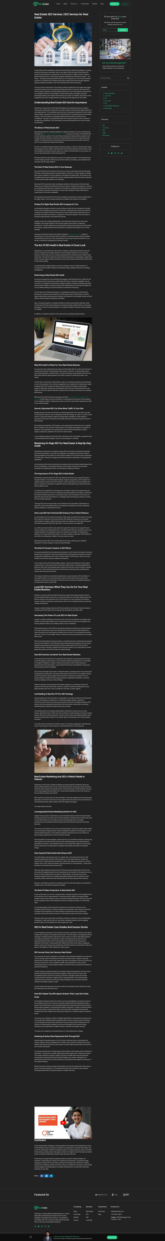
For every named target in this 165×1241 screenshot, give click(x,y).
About (65, 4)
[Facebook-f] (108, 153)
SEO (105, 103)
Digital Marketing (109, 93)
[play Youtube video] (63, 1123)
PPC (105, 98)
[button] (42, 1175)
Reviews (94, 4)
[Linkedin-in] (122, 153)
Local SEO (107, 96)
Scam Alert (107, 101)
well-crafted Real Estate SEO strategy (54, 134)
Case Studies (85, 4)
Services (73, 4)
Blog (102, 4)
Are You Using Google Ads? (114, 63)
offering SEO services (74, 234)
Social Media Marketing (111, 106)
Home (58, 4)
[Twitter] (112, 153)
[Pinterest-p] (118, 153)
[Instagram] (115, 153)
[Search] (128, 78)
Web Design (108, 108)
